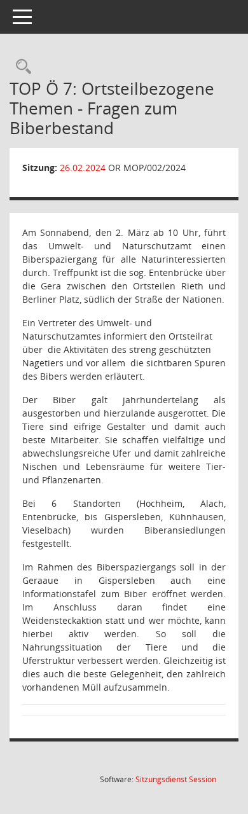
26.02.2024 (83, 168)
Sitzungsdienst (175, 779)
